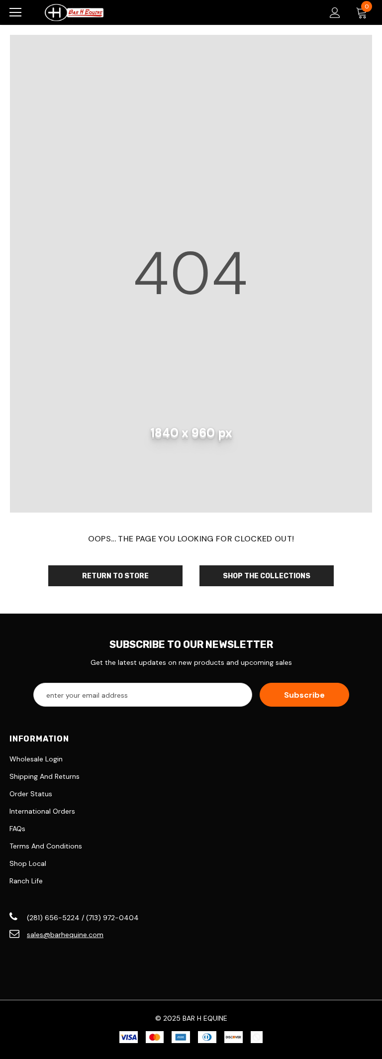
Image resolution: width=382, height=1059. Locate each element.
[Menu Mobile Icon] (15, 12)
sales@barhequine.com (65, 934)
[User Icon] (335, 12)
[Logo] (74, 12)
